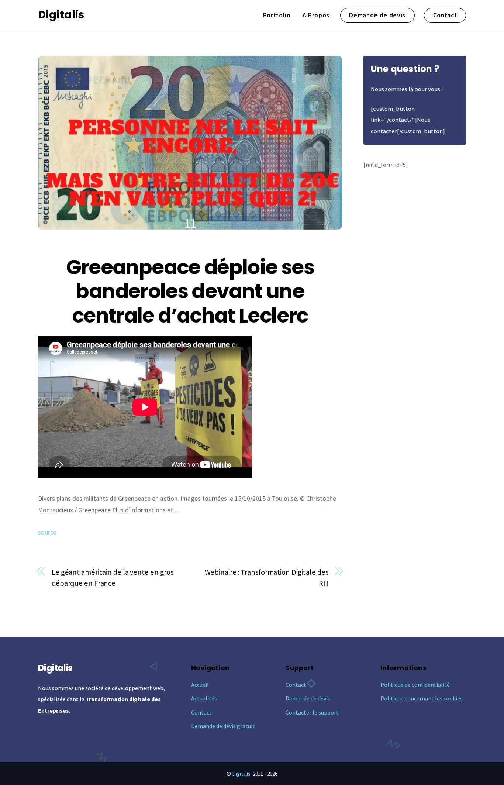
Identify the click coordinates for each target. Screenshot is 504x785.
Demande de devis (377, 15)
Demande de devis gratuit (223, 726)
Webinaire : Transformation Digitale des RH (266, 577)
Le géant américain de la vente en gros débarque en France (112, 577)
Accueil (200, 684)
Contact (445, 15)
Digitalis (241, 773)
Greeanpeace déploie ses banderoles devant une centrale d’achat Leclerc (190, 291)
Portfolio (277, 15)
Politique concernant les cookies (421, 698)
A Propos (316, 15)
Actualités (204, 698)
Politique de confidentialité (415, 684)
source (47, 533)
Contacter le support (312, 712)
